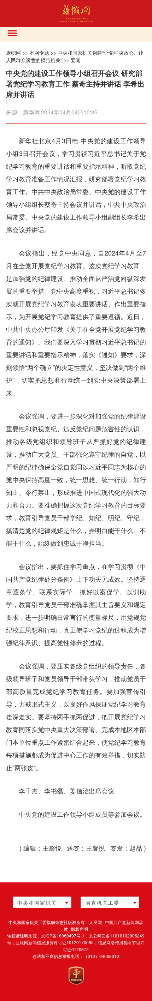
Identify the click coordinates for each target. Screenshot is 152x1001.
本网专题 (39, 52)
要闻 (76, 60)
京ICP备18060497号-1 (62, 936)
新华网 (31, 112)
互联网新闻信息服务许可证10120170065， (57, 942)
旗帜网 (13, 52)
